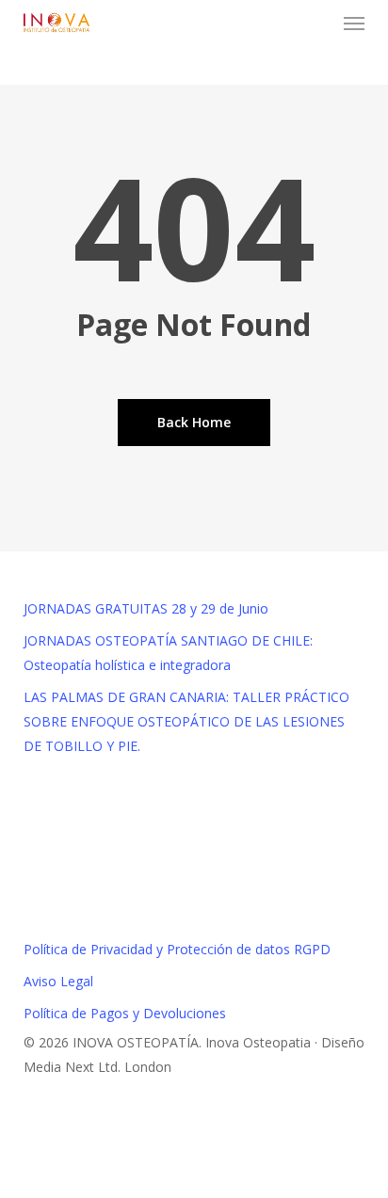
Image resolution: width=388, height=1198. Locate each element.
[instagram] (29, 1139)
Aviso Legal (58, 981)
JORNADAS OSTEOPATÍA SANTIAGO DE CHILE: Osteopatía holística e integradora (168, 652)
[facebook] (29, 1115)
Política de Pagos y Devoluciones (125, 1013)
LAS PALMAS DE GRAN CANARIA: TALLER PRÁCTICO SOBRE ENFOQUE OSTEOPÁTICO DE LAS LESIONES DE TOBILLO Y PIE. (186, 721)
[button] (354, 22)
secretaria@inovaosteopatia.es (194, 907)
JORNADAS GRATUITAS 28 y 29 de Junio (146, 608)
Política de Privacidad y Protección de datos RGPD (177, 949)
